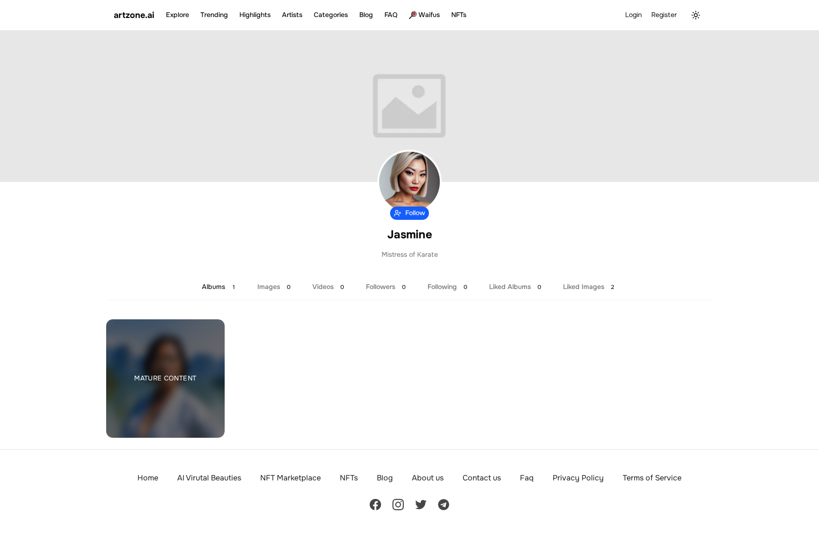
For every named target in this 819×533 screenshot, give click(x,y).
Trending (214, 14)
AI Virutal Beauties (209, 478)
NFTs (458, 14)
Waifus (429, 14)
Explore (177, 14)
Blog (366, 14)
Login (633, 14)
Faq (527, 478)
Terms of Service (652, 478)
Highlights (255, 14)
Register (664, 14)
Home (147, 478)
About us (428, 478)
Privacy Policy (578, 478)
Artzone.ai (134, 15)
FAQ (391, 14)
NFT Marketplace (290, 478)
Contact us (482, 478)
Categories (331, 14)
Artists (292, 14)
